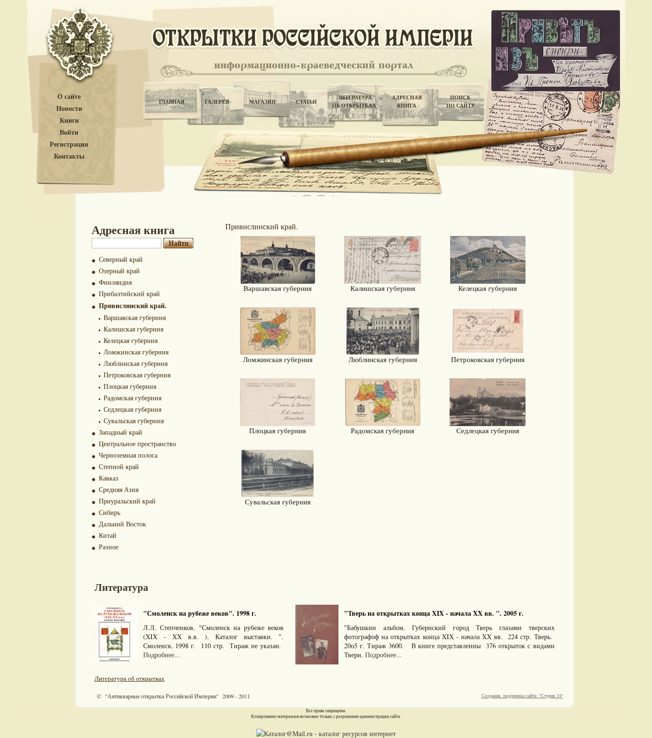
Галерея (217, 102)
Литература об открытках (130, 678)
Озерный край (119, 270)
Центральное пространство (137, 443)
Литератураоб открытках (354, 101)
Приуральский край (127, 500)
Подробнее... (161, 654)
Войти (69, 132)
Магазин (262, 102)
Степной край (119, 466)
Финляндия (115, 282)
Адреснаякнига (407, 101)
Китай (107, 535)
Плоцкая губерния (130, 386)
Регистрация (69, 144)
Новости (69, 108)
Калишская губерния (133, 328)
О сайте (69, 96)
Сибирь (109, 512)
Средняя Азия (118, 489)
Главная (171, 102)
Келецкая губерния (131, 340)
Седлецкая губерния (132, 409)
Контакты (69, 156)
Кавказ (108, 477)
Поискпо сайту (460, 101)
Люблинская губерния (136, 363)
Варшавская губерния (135, 317)
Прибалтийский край (129, 293)
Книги (69, 120)
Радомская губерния (132, 397)
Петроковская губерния (137, 374)
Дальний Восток (122, 523)
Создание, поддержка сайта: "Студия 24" (522, 695)
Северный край (121, 259)
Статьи (306, 102)
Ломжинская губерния (136, 351)
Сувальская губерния (134, 420)
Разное (108, 546)
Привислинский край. (133, 305)
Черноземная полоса (128, 455)
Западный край (120, 432)
